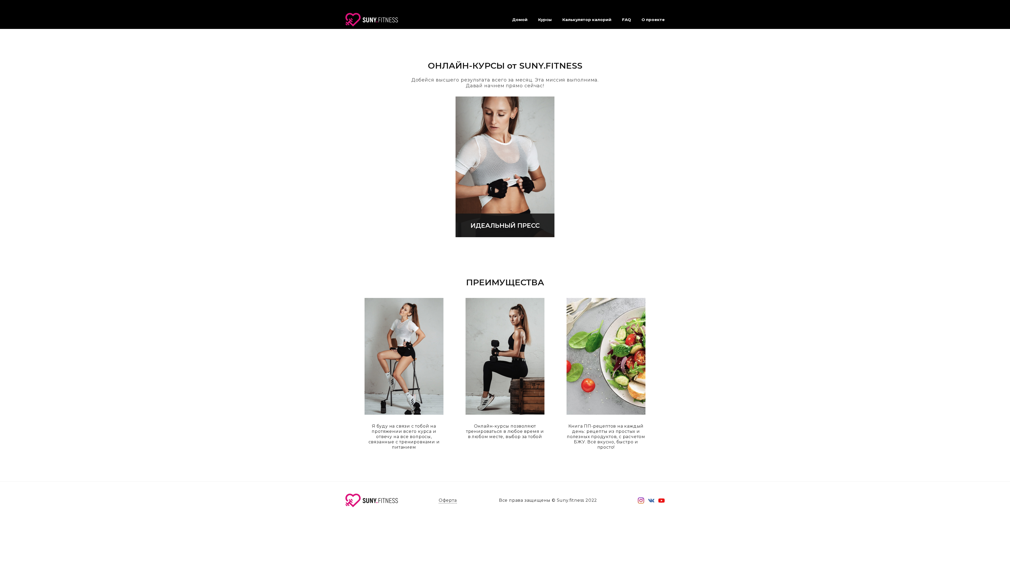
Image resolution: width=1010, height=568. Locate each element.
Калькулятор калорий (587, 19)
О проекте (653, 19)
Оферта (448, 500)
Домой (520, 19)
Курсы (545, 19)
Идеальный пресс (505, 225)
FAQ (626, 19)
